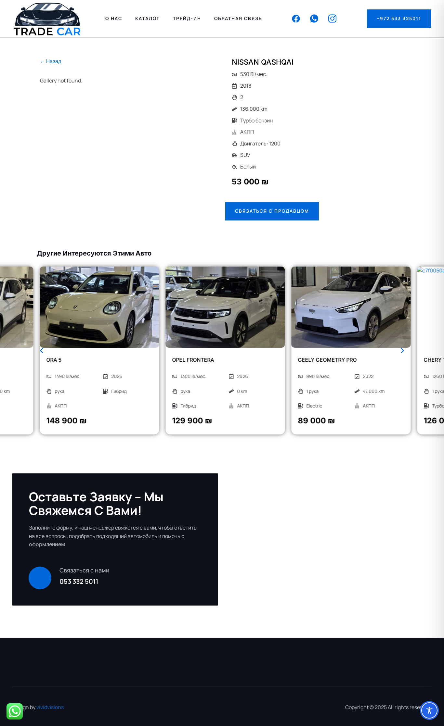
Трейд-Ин (187, 18)
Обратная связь (238, 18)
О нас (113, 18)
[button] (41, 351)
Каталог (147, 18)
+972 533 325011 (399, 18)
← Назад (50, 61)
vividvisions (50, 707)
